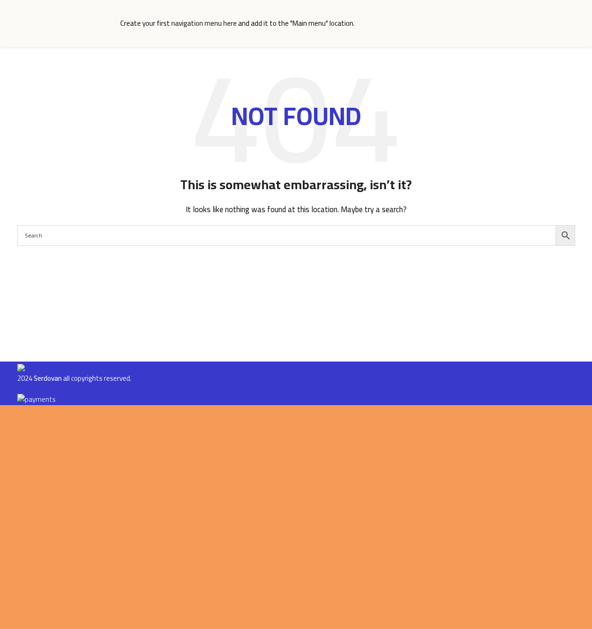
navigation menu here (204, 23)
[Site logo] (64, 23)
